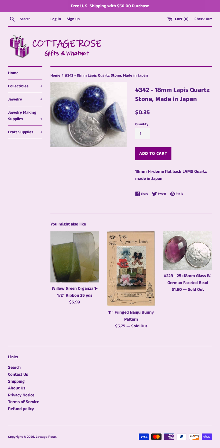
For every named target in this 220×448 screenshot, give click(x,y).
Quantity (141, 124)
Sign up (73, 19)
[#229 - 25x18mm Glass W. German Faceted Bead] (187, 250)
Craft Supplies (25, 132)
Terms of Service (23, 402)
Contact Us (18, 374)
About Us (16, 388)
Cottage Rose (46, 436)
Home (13, 73)
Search (14, 367)
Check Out (203, 19)
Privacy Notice (21, 395)
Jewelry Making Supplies (25, 116)
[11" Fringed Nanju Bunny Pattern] (131, 268)
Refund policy (21, 409)
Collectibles (25, 86)
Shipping (16, 381)
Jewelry (25, 99)
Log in (55, 19)
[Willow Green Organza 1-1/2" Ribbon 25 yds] (74, 256)
